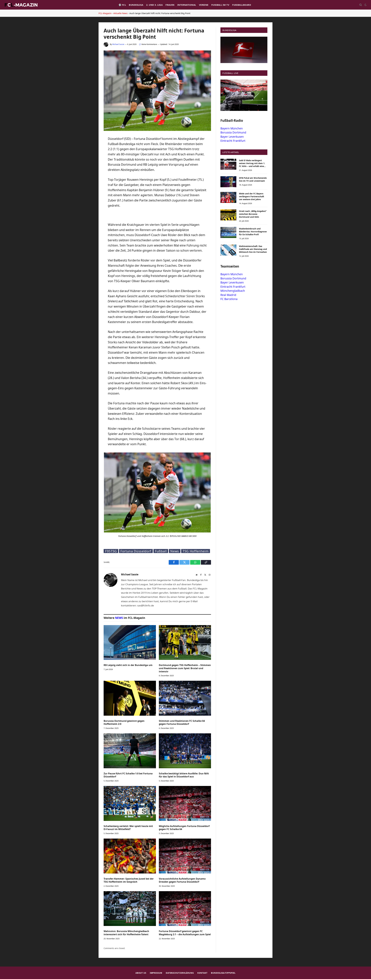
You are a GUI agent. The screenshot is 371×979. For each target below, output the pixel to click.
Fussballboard (241, 4)
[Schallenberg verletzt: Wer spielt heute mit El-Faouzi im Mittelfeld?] (130, 803)
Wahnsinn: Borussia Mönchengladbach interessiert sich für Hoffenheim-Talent (126, 933)
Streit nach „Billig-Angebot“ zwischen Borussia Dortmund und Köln (253, 214)
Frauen (170, 4)
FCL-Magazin (105, 13)
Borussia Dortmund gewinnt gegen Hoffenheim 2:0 (124, 722)
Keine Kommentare (149, 44)
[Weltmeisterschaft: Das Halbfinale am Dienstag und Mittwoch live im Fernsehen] (228, 250)
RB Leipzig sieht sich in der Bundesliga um (128, 665)
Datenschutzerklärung (180, 973)
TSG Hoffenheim (196, 551)
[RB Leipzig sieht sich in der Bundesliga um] (130, 642)
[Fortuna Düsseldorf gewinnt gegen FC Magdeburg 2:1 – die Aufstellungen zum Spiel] (185, 908)
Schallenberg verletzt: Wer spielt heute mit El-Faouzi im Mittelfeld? (128, 828)
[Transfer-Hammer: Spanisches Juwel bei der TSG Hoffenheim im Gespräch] (130, 856)
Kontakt (202, 973)
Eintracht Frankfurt (232, 141)
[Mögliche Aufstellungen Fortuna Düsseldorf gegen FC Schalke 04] (185, 803)
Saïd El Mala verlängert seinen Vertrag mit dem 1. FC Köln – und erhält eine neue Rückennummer (252, 163)
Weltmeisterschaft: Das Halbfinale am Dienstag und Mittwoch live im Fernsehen (253, 249)
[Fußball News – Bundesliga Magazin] (21, 5)
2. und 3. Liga (154, 4)
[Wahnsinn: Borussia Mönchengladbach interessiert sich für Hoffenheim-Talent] (130, 908)
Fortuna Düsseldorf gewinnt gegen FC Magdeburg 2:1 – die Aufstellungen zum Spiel (185, 933)
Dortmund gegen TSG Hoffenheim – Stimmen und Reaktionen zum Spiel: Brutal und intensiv (185, 668)
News (174, 551)
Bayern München (231, 128)
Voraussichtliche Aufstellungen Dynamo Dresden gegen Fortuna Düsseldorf (182, 880)
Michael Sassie (118, 44)
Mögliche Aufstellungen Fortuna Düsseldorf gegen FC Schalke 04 (184, 828)
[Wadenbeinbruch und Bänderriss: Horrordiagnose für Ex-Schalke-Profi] (228, 232)
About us (141, 973)
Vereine (203, 4)
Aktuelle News (120, 13)
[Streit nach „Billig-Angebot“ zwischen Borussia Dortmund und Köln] (228, 214)
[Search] (360, 5)
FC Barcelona (229, 299)
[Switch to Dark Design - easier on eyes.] (365, 5)
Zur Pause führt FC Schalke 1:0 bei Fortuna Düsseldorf (128, 775)
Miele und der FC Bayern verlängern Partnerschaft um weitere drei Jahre (251, 196)
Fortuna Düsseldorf (135, 551)
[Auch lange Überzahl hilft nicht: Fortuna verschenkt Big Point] (157, 130)
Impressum (156, 973)
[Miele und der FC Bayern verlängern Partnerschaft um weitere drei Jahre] (228, 197)
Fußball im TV (220, 4)
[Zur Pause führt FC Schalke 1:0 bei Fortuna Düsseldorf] (130, 750)
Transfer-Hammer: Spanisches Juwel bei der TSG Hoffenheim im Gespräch (129, 880)
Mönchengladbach (232, 291)
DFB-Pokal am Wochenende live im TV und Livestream (253, 179)
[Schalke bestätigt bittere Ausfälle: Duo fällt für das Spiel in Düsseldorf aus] (185, 750)
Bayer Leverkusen (232, 137)
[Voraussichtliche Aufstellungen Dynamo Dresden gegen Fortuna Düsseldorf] (185, 856)
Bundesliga (136, 4)
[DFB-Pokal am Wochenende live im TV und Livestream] (228, 181)
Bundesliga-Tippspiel (223, 973)
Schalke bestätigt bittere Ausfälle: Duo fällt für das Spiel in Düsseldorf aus (184, 775)
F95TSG (111, 551)
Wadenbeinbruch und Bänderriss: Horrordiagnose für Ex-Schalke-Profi (253, 231)
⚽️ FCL (122, 4)
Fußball (161, 551)
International (186, 4)
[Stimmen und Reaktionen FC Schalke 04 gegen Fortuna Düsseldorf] (185, 698)
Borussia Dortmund (233, 132)
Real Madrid (228, 295)
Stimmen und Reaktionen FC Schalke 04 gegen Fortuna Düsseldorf (182, 722)
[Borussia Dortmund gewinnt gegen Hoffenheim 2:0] (130, 698)
